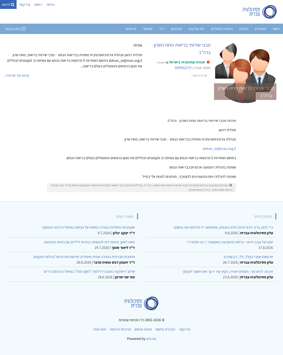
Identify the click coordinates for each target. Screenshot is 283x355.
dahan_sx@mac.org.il (219, 148)
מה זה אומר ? (197, 75)
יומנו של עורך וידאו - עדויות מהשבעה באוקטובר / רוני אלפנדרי (230, 242)
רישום (38, 4)
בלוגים (243, 28)
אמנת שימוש (143, 329)
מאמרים (260, 28)
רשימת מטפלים (222, 28)
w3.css (151, 338)
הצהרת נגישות (165, 329)
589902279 (183, 67)
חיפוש (6, 4)
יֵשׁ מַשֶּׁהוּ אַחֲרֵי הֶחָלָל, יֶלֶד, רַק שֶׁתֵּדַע (248, 256)
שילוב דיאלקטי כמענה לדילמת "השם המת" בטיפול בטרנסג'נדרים (89, 271)
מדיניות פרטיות (120, 329)
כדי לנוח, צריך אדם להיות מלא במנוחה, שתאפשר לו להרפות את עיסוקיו (223, 227)
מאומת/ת (161, 62)
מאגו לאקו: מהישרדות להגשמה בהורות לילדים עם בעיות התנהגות (89, 242)
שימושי (147, 28)
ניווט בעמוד (13, 28)
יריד (161, 28)
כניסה (50, 4)
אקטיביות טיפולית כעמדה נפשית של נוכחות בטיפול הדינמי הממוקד (88, 227)
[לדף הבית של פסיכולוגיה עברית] (260, 12)
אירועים (131, 28)
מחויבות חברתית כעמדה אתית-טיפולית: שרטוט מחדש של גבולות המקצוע (84, 256)
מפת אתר (99, 329)
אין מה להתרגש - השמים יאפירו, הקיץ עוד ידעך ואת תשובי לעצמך (227, 271)
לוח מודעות (196, 28)
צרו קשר (24, 4)
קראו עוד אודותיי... (16, 75)
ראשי (276, 28)
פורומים (176, 28)
